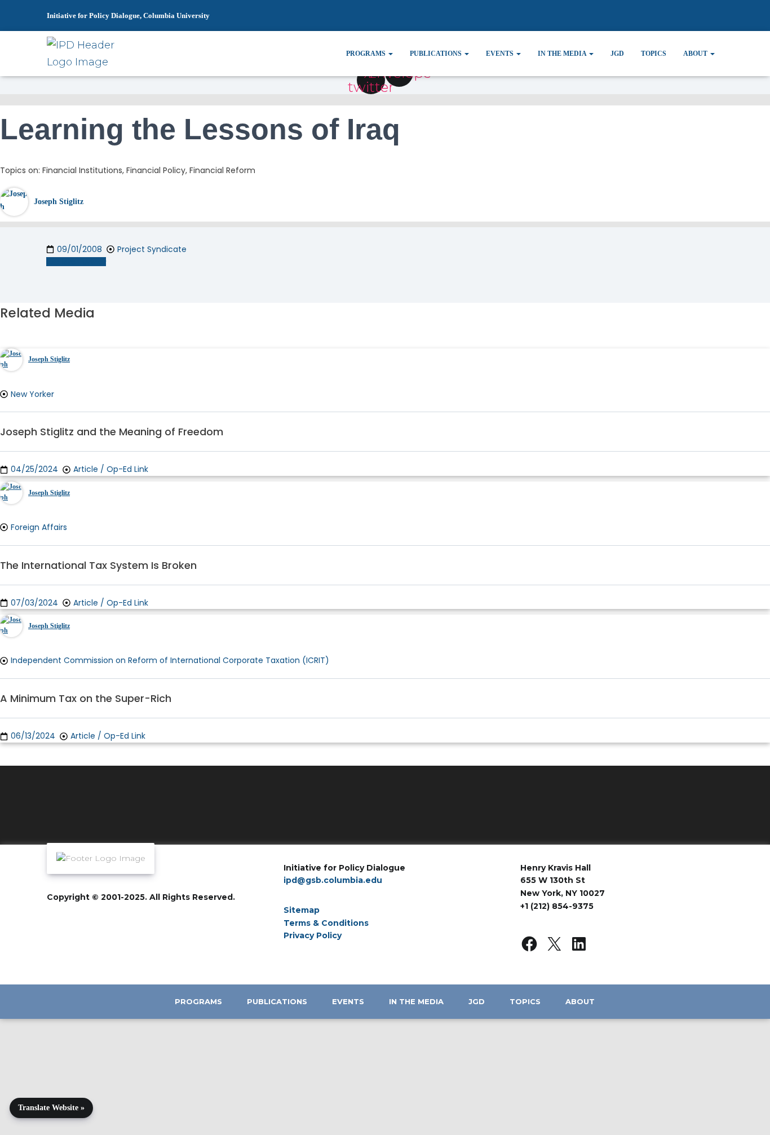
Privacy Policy (313, 935)
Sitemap (302, 910)
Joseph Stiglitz (58, 201)
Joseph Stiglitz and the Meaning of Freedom (111, 432)
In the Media (563, 54)
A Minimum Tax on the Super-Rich (85, 698)
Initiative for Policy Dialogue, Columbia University (128, 15)
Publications (436, 54)
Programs (366, 54)
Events (500, 54)
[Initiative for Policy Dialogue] (85, 53)
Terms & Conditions (326, 923)
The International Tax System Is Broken (98, 565)
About (696, 54)
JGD (617, 54)
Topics (653, 54)
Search (689, 21)
